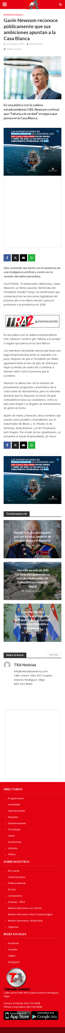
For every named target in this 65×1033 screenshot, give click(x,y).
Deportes (13, 817)
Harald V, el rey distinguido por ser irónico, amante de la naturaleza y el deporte (32, 536)
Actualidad (14, 804)
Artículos (13, 848)
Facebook (13, 943)
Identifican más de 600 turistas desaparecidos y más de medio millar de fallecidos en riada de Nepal (32, 578)
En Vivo (12, 889)
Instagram (14, 962)
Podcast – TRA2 (16, 902)
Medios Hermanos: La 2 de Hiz (25, 908)
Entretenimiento (17, 823)
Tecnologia (14, 829)
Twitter (12, 955)
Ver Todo (53, 654)
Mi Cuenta (13, 870)
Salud (11, 835)
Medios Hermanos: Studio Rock (25, 920)
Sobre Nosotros (16, 877)
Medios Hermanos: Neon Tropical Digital (30, 914)
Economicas (14, 842)
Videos (12, 854)
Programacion (16, 798)
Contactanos (15, 895)
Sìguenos (13, 926)
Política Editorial (16, 883)
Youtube (12, 949)
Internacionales (13, 14)
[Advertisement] (32, 212)
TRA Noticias (35, 44)
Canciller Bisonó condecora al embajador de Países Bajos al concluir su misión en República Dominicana (32, 620)
